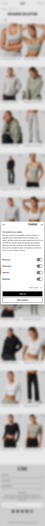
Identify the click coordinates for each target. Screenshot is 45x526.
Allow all (22, 294)
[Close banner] (42, 224)
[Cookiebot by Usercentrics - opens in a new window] (28, 224)
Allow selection (22, 300)
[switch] (40, 266)
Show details (34, 287)
